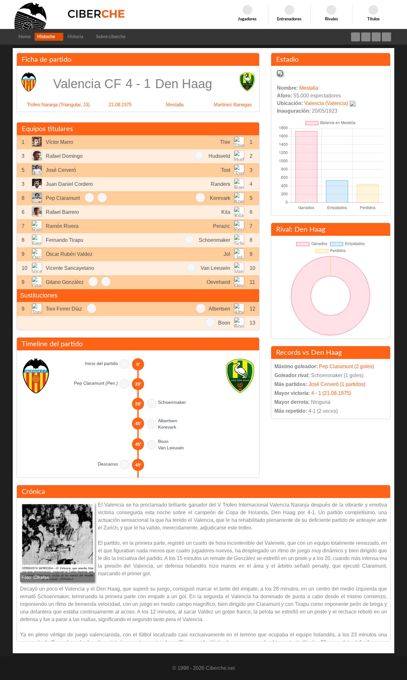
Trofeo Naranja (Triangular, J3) (58, 104)
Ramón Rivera (62, 226)
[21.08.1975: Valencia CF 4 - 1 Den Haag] (57, 542)
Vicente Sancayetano (70, 268)
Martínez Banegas (233, 104)
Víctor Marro (59, 142)
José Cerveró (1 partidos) (336, 384)
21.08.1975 (120, 104)
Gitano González (65, 282)
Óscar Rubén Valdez (69, 254)
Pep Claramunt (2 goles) (346, 366)
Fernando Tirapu (64, 240)
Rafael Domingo (64, 156)
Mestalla (174, 104)
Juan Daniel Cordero (69, 184)
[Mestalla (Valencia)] (280, 72)
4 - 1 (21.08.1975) (331, 393)
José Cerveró (61, 170)
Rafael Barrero (62, 212)
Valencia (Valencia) (326, 103)
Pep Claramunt (63, 198)
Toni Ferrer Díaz (64, 309)
